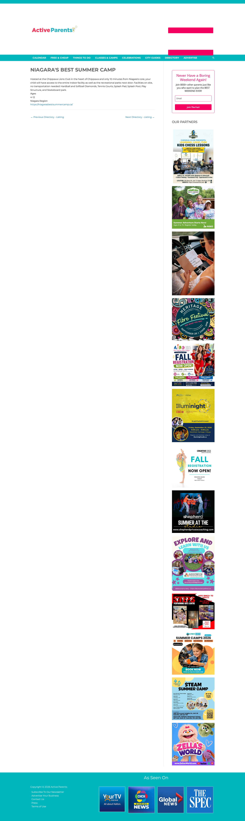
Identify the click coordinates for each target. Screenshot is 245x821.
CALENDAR (39, 57)
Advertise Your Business (45, 795)
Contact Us (37, 799)
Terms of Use (38, 806)
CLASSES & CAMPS (106, 57)
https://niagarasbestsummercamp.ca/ (51, 104)
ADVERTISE (190, 57)
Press (34, 803)
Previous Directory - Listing (47, 117)
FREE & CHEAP (59, 57)
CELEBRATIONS (131, 57)
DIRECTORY (172, 57)
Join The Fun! (193, 107)
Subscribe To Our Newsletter (47, 792)
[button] (213, 57)
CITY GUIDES (152, 57)
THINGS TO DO (82, 57)
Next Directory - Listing (140, 117)
